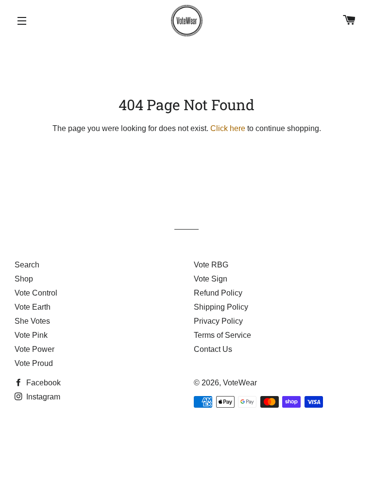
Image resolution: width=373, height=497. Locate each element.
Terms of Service (222, 335)
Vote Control (36, 293)
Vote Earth (33, 307)
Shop (24, 279)
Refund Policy (218, 293)
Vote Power (34, 349)
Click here (227, 128)
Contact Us (213, 349)
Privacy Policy (218, 321)
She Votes (32, 321)
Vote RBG (211, 265)
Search (27, 265)
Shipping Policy (221, 307)
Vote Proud (34, 363)
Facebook (42, 383)
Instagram (42, 397)
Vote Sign (210, 279)
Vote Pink (31, 335)
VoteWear (240, 383)
